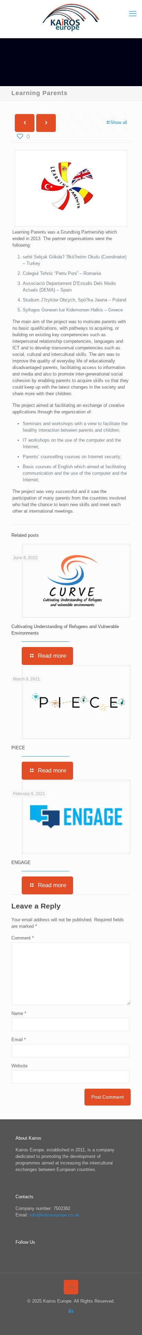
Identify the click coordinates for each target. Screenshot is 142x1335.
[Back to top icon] (71, 1287)
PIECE (18, 747)
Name (18, 1013)
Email (18, 1039)
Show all (118, 122)
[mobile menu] (133, 14)
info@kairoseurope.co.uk (54, 1215)
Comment (22, 938)
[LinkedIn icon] (71, 1311)
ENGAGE (21, 862)
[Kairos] (71, 17)
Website (19, 1065)
